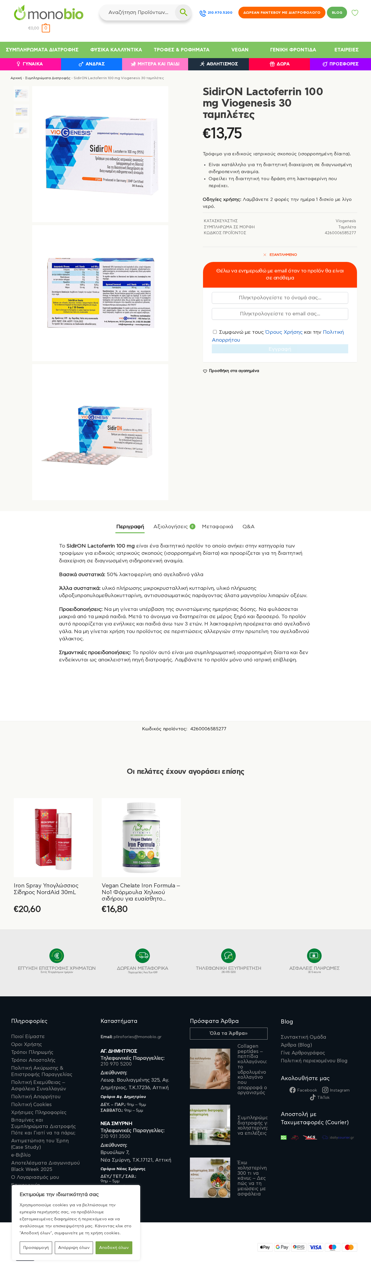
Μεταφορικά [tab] (217, 526)
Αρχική (16, 78)
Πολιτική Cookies (31, 1104)
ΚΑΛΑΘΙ (141, 923)
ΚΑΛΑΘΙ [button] (53, 923)
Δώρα (283, 64)
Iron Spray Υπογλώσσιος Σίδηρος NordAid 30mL (46, 889)
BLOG (337, 12)
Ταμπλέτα (347, 227)
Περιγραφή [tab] (130, 526)
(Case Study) (40, 1144)
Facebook (307, 1090)
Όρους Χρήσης (284, 332)
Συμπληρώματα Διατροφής (42, 50)
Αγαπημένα (355, 14)
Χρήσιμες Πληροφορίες (39, 1112)
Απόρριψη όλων (74, 1248)
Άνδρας (95, 64)
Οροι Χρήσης (26, 1044)
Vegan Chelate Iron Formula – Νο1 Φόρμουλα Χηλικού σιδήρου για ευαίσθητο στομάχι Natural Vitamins (141, 893)
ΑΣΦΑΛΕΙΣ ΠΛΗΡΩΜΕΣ (314, 970)
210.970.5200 (220, 12)
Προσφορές (344, 64)
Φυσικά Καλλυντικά (116, 50)
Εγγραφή (279, 349)
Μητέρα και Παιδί (159, 64)
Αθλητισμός (222, 64)
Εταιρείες (346, 50)
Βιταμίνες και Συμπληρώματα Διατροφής (43, 1126)
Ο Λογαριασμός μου (35, 1177)
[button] (39, 28)
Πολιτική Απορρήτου (35, 1096)
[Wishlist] (84, 806)
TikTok (323, 1098)
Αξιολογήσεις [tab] (173, 526)
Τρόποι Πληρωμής (32, 1052)
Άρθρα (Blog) (296, 1045)
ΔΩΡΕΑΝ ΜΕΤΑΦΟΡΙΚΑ (142, 970)
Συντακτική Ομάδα (303, 1037)
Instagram (340, 1090)
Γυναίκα (33, 64)
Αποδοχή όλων (114, 1248)
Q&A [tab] (248, 526)
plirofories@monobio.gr (138, 1037)
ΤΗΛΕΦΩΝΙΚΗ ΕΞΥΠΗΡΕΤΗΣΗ (228, 970)
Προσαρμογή (36, 1248)
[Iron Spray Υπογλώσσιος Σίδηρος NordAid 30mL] (53, 837)
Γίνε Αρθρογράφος (303, 1053)
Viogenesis (346, 221)
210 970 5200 (116, 1064)
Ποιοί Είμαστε (28, 1036)
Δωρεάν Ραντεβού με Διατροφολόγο (281, 12)
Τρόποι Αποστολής (33, 1060)
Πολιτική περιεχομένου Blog (314, 1061)
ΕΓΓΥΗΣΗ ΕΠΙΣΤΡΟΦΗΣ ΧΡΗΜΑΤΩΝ (57, 970)
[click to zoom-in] (100, 154)
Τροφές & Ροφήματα (181, 50)
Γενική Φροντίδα (293, 50)
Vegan (240, 50)
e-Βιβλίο (21, 1155)
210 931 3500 (115, 1136)
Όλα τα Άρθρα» (229, 1033)
